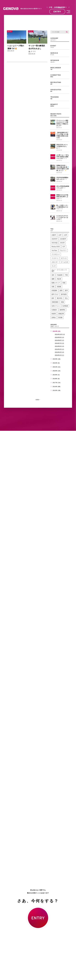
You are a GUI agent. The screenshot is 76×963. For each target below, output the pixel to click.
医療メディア (56, 283)
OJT (63, 246)
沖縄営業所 (55, 302)
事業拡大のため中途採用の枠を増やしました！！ (62, 196)
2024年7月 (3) (59, 343)
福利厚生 (62, 310)
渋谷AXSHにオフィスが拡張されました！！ (62, 146)
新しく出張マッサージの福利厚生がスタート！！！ (62, 207)
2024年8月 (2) (59, 340)
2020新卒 (63, 239)
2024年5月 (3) (59, 346)
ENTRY (57, 11)
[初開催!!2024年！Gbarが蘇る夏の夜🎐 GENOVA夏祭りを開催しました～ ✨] (52, 167)
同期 (63, 283)
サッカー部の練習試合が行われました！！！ (37, 48)
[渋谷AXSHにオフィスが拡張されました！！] (52, 146)
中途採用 (59, 275)
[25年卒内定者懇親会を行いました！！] (52, 179)
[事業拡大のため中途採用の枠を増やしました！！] (52, 196)
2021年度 (54, 243)
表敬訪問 (61, 313)
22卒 (59, 235)
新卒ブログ (55, 294)
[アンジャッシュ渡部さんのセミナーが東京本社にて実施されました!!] (52, 122)
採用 (61, 290)
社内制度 (65, 306)
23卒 (65, 235)
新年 (53, 298)
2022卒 (62, 243)
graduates (55, 90)
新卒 (66, 290)
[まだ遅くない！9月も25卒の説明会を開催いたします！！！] (52, 156)
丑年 (53, 275)
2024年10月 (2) (60, 334)
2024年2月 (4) (59, 352)
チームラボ (64, 262)
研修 (62, 302)
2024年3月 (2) (59, 349)
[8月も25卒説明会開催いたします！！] (52, 187)
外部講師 (54, 290)
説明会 (54, 317)
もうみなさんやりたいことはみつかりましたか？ (62, 217)
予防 (66, 275)
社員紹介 (54, 310)
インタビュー (56, 254)
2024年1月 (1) (59, 355)
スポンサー (55, 262)
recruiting (55, 83)
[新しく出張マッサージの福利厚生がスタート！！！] (52, 207)
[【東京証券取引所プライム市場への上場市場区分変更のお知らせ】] (52, 134)
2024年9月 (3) (59, 337)
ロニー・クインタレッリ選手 (59, 270)
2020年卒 (54, 239)
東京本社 (59, 298)
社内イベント (56, 306)
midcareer (55, 68)
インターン (55, 258)
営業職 (59, 286)
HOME (37, 399)
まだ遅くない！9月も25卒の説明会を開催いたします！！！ (62, 156)
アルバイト (63, 250)
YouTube (54, 250)
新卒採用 (64, 294)
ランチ (54, 266)
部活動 (60, 317)
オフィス (64, 258)
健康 (53, 279)
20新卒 (54, 235)
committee (55, 75)
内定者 (59, 279)
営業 (53, 286)
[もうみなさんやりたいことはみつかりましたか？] (52, 217)
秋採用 (54, 313)
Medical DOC (56, 246)
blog (10, 31)
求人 (66, 298)
